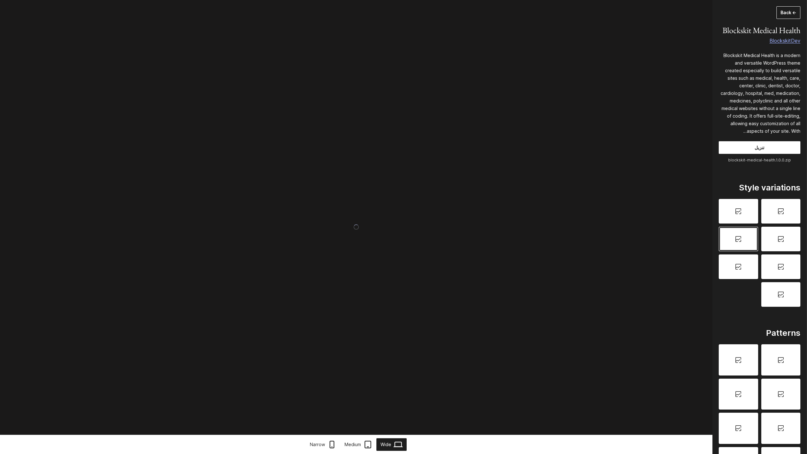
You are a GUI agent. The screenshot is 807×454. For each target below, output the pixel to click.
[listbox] (759, 252)
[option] (781, 211)
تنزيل (759, 147)
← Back (788, 12)
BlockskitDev (784, 41)
